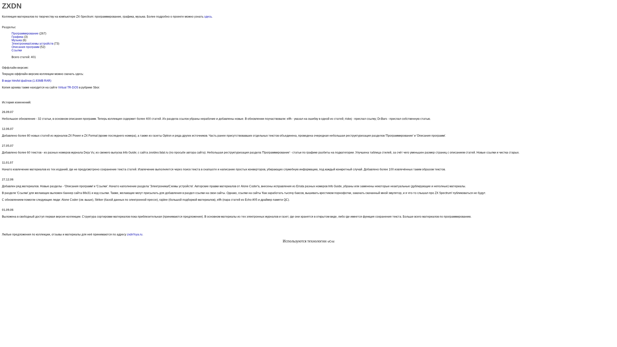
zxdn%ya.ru (134, 234)
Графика (17, 37)
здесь (208, 16)
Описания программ (25, 47)
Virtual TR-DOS (68, 87)
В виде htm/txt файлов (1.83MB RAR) (26, 80)
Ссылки (17, 50)
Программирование (25, 33)
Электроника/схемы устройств (32, 43)
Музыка (17, 40)
